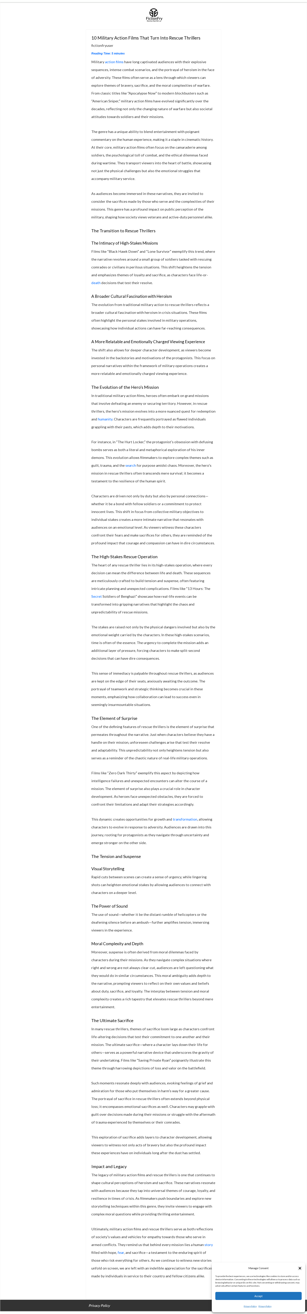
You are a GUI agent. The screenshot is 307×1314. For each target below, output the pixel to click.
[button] (300, 1268)
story (208, 1244)
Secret (96, 596)
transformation (185, 819)
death (96, 283)
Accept (258, 1296)
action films (114, 62)
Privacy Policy (250, 1306)
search (130, 465)
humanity (105, 419)
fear (121, 1252)
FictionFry (153, 16)
